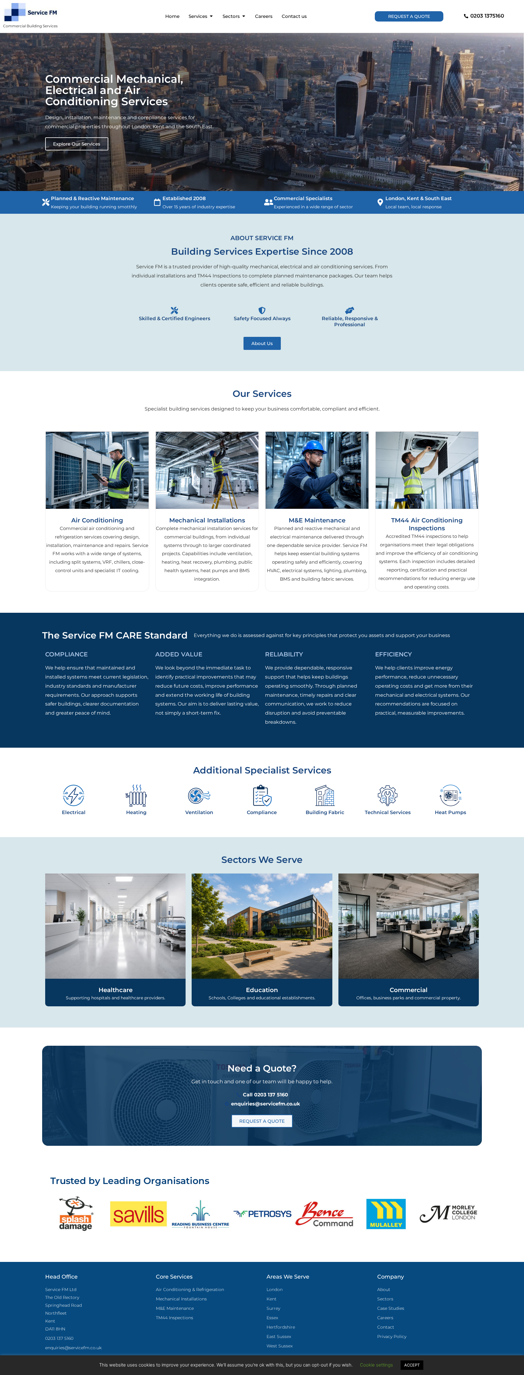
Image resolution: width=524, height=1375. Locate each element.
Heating (136, 812)
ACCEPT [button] (412, 1365)
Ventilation (199, 812)
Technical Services (388, 812)
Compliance (262, 812)
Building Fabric (325, 812)
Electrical (74, 812)
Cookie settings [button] (376, 1365)
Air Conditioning (97, 520)
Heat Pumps (450, 812)
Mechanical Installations (207, 520)
